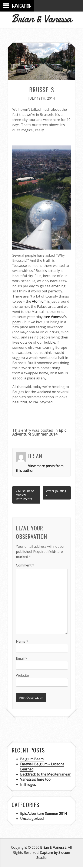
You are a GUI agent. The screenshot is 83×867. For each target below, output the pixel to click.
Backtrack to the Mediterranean (45, 774)
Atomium (39, 301)
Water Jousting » (56, 493)
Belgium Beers (32, 759)
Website (22, 675)
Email (21, 658)
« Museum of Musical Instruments (25, 495)
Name (22, 641)
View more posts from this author (40, 468)
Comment (25, 565)
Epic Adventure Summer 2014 (39, 432)
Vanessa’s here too (35, 779)
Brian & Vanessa (41, 18)
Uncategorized (32, 818)
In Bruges (28, 784)
